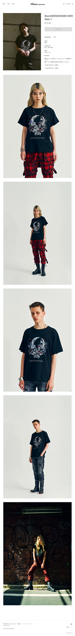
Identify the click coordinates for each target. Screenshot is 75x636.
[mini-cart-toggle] (72, 4)
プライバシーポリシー (28, 623)
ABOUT (13, 3)
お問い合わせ (7, 625)
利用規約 (19, 623)
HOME (4, 3)
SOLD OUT (58, 29)
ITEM (8, 3)
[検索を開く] (64, 4)
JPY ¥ (68, 627)
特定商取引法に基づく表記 (9, 623)
